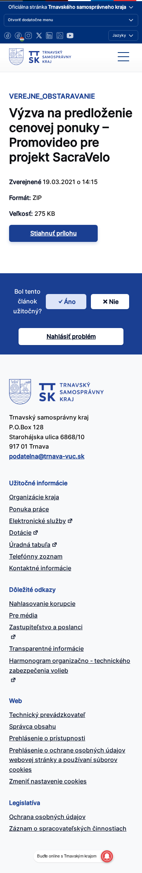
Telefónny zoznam (35, 556)
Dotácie (20, 532)
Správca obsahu (32, 726)
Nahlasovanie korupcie (42, 603)
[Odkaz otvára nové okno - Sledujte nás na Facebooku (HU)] (18, 35)
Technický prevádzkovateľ (47, 714)
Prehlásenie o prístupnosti (47, 738)
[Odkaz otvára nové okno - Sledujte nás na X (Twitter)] (39, 35)
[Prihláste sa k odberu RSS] (60, 35)
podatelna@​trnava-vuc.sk (46, 456)
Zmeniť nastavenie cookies (48, 781)
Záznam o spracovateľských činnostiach (67, 828)
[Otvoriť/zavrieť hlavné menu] (123, 56)
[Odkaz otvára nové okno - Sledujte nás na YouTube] (70, 35)
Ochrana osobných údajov (47, 816)
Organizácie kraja (34, 497)
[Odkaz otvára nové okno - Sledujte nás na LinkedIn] (49, 35)
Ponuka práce (29, 509)
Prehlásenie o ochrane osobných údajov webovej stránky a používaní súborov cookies (67, 760)
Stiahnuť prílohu (53, 233)
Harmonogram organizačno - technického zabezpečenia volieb (69, 665)
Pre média (23, 615)
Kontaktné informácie (40, 568)
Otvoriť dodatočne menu (30, 19)
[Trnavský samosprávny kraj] (40, 56)
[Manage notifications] (107, 856)
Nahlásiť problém (71, 336)
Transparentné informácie (46, 648)
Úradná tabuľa (29, 544)
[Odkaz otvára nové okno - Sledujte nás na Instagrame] (28, 35)
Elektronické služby (37, 521)
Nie (114, 301)
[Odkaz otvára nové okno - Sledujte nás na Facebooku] (7, 35)
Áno (70, 301)
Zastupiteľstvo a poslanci (46, 627)
